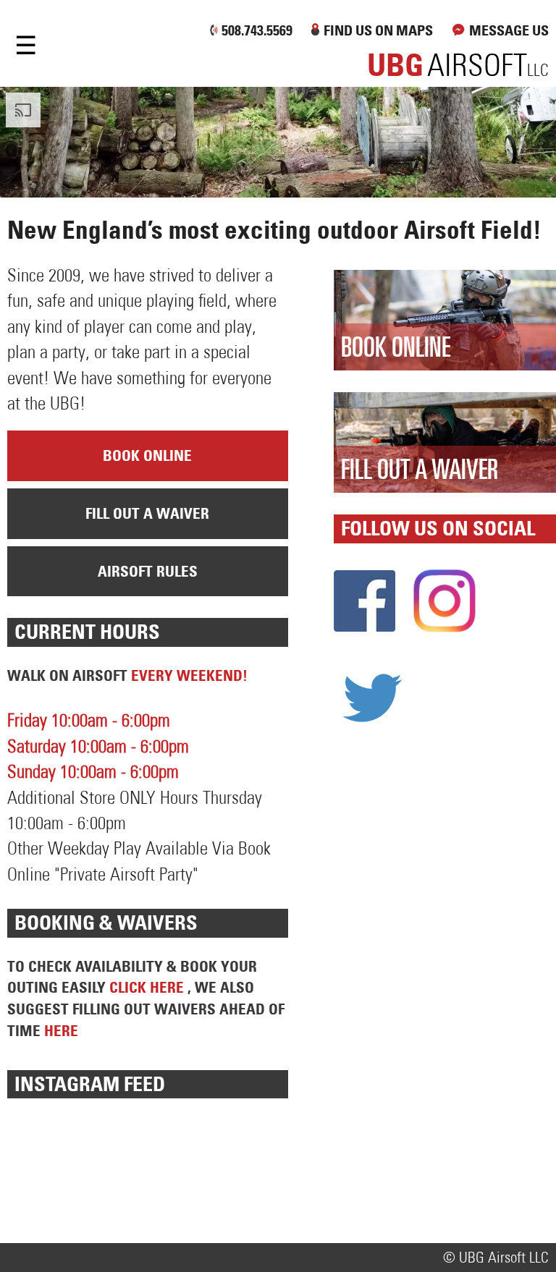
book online (147, 455)
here (61, 1031)
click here (148, 987)
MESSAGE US (509, 30)
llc (458, 70)
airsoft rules (148, 571)
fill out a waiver (147, 513)
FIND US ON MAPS (378, 30)
